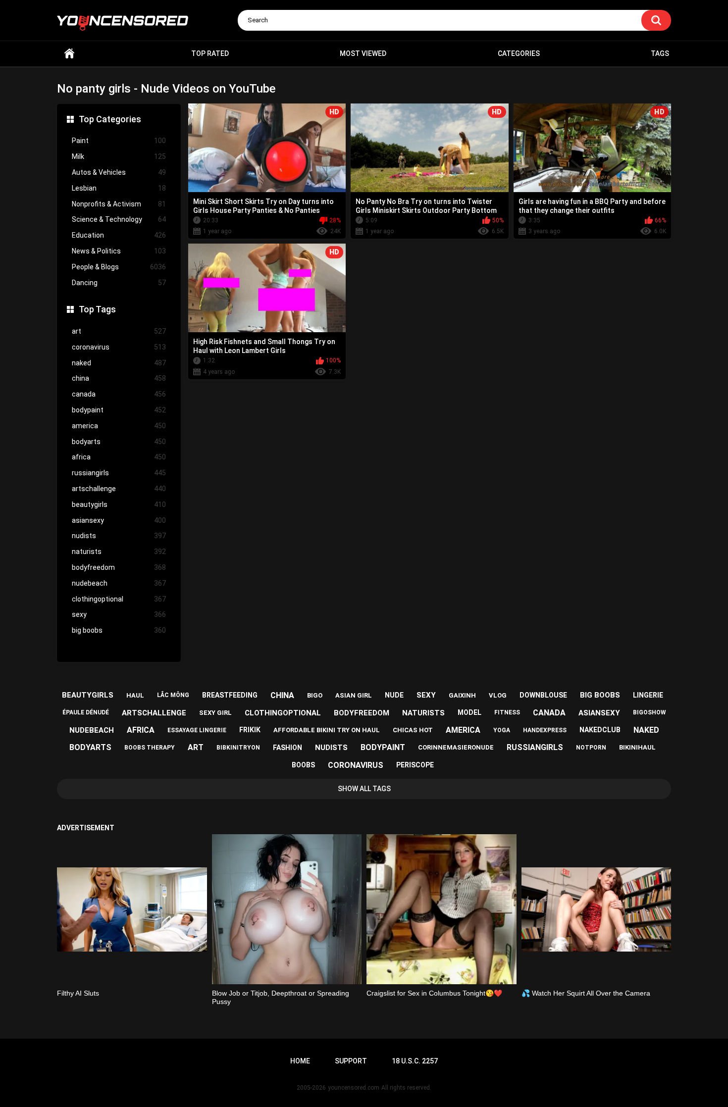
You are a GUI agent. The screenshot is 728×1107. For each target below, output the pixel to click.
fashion (287, 748)
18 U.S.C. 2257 (415, 1061)
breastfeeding (230, 695)
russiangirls (119, 473)
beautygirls (119, 504)
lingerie (648, 695)
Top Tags (97, 309)
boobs (303, 765)
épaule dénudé (85, 712)
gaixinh (462, 695)
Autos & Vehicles (119, 172)
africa (119, 457)
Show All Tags (364, 789)
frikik (249, 730)
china (119, 378)
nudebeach (119, 583)
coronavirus (119, 347)
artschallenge (119, 489)
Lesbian (119, 188)
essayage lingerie (196, 730)
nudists (119, 536)
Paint (119, 141)
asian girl (353, 695)
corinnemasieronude (456, 747)
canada (119, 394)
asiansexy (119, 520)
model (469, 712)
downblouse (543, 695)
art (119, 331)
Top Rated (210, 53)
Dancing (119, 283)
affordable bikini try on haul (326, 730)
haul (135, 695)
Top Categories (110, 119)
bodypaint (119, 410)
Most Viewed (363, 53)
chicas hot (413, 730)
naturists (119, 551)
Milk (119, 156)
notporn (591, 747)
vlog (498, 695)
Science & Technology (119, 219)
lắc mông (173, 695)
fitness (507, 712)
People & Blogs (119, 267)
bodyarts (119, 442)
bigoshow (649, 712)
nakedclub (600, 730)
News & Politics (119, 251)
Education (119, 235)
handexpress (545, 730)
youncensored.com (353, 1087)
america (119, 426)
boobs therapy (149, 747)
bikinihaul (637, 747)
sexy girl (215, 712)
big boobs (119, 630)
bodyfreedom (119, 567)
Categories (519, 53)
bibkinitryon (238, 747)
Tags (660, 53)
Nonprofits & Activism (119, 204)
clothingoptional (119, 599)
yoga (501, 730)
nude (394, 695)
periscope (415, 765)
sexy (119, 614)
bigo (314, 695)
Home (69, 53)
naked (119, 363)
